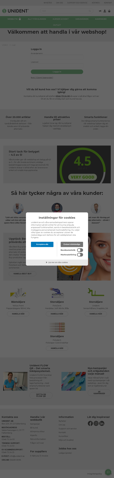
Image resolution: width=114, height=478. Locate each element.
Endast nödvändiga (72, 244)
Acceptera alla (42, 244)
